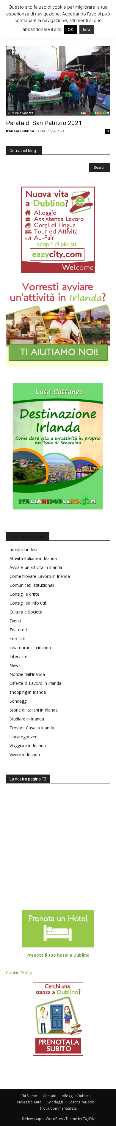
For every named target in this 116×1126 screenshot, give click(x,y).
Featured (18, 630)
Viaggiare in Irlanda (28, 745)
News (15, 665)
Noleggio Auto (29, 1102)
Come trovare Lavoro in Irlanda (40, 576)
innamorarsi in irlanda (30, 647)
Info (86, 29)
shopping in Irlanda (28, 692)
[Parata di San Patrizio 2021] (58, 81)
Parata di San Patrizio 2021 (44, 123)
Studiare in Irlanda (27, 719)
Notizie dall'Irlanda (27, 674)
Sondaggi (18, 701)
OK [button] (70, 29)
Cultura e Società (20, 113)
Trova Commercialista (58, 1108)
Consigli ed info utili (28, 603)
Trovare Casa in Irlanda (32, 728)
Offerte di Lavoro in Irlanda (35, 683)
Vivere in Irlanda (25, 754)
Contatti (49, 1095)
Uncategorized (23, 736)
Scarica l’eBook (81, 1102)
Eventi (15, 621)
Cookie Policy (19, 972)
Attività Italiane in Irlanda (33, 558)
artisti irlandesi (23, 549)
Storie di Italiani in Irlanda (34, 710)
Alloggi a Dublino (76, 1095)
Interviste (18, 656)
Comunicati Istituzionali (32, 585)
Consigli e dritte (24, 594)
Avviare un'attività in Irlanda (36, 567)
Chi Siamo (29, 1095)
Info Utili (18, 638)
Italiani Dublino (20, 131)
